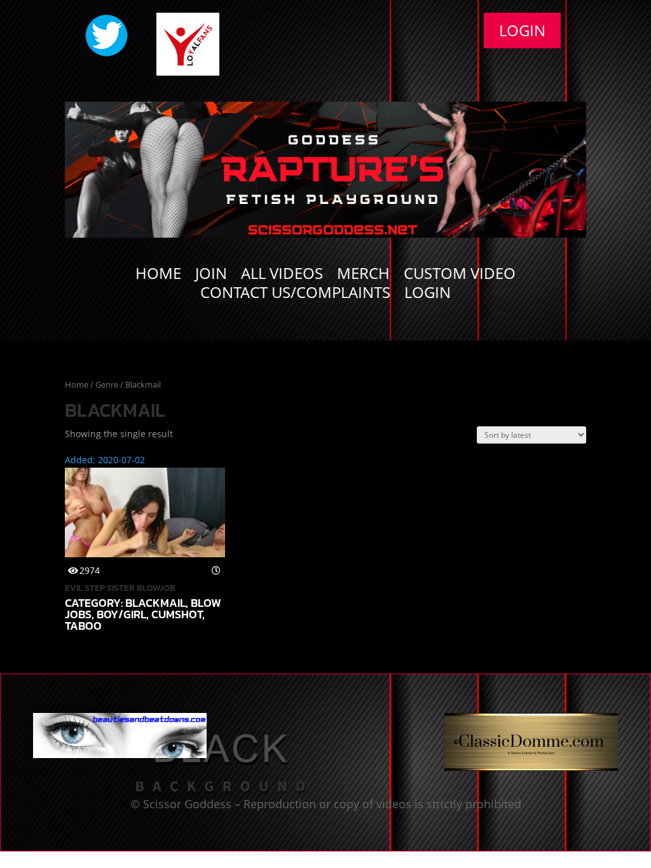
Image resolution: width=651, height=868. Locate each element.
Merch (363, 276)
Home (158, 276)
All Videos (282, 276)
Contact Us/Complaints (295, 295)
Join (211, 276)
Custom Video (460, 276)
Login (522, 30)
